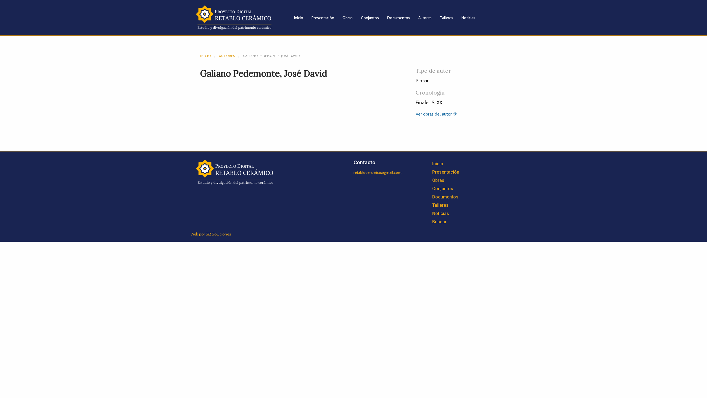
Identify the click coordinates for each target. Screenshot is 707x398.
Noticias (468, 17)
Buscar (439, 221)
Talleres (446, 17)
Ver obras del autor (434, 114)
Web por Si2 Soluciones (211, 234)
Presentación (323, 17)
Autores (425, 17)
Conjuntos (370, 17)
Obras (347, 17)
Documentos (398, 17)
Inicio (298, 17)
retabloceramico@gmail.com (378, 172)
